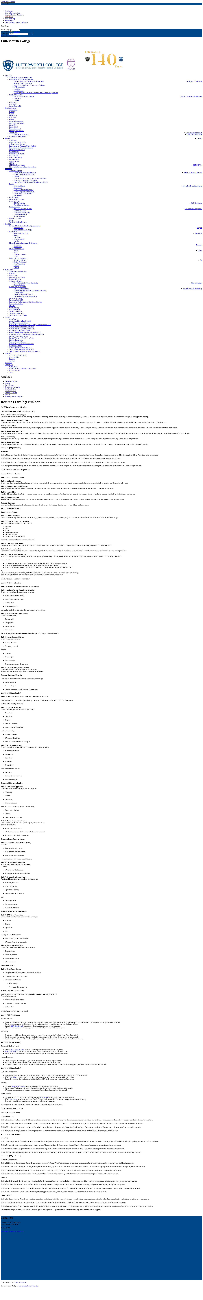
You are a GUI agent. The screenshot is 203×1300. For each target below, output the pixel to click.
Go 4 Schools (13, 197)
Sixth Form (9, 270)
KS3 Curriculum (196, 203)
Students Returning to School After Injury (23, 167)
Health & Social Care (21, 233)
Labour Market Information (18, 336)
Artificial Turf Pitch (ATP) (18, 355)
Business (199, 245)
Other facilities (14, 357)
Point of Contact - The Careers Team (21, 338)
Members (17, 89)
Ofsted (11, 119)
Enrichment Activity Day (22, 212)
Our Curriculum (14, 201)
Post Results (18, 195)
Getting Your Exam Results (23, 193)
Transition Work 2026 (16, 313)
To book (12, 361)
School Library (10, 19)
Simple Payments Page (12, 13)
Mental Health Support (17, 150)
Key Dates (12, 117)
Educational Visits (20, 211)
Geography (198, 233)
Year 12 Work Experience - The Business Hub (24, 351)
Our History (13, 102)
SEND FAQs (197, 165)
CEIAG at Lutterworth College (19, 330)
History (16, 235)
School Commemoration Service (191, 96)
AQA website (44, 1097)
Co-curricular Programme (193, 209)
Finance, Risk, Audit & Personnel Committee (29, 81)
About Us (8, 76)
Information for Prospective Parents (21, 148)
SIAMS (16, 100)
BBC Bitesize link (17, 1026)
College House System (17, 144)
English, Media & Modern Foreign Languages (24, 226)
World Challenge (19, 216)
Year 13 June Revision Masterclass (25, 296)
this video (13, 1077)
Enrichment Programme (17, 277)
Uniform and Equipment (17, 136)
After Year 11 (13, 319)
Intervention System (16, 304)
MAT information (19, 87)
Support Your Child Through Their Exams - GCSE (31, 182)
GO (30, 34)
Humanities (13, 231)
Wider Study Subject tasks (18, 315)
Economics (17, 245)
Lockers (199, 138)
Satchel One (9, 20)
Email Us (14, 36)
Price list (12, 359)
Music (16, 252)
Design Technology (20, 262)
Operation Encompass (16, 153)
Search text (4, 34)
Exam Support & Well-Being (192, 289)
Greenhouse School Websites (28, 1286)
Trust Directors (18, 91)
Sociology (17, 241)
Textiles (16, 268)
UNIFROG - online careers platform (21, 344)
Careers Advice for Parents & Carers (21, 327)
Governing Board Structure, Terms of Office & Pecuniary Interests (36, 93)
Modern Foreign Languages (23, 230)
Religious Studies (19, 239)
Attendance (13, 140)
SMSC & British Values (17, 165)
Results (11, 220)
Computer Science (20, 260)
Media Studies (18, 228)
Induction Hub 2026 (16, 300)
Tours (11, 372)
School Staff (13, 127)
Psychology (17, 237)
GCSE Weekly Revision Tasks (24, 174)
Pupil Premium (14, 159)
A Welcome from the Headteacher (20, 77)
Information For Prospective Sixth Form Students (25, 302)
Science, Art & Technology (18, 258)
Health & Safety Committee (23, 83)
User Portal (9, 17)
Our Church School (15, 95)
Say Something (14, 161)
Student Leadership (15, 311)
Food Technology (19, 264)
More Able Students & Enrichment (25, 180)
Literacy (16, 176)
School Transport (15, 129)
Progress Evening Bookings (14, 15)
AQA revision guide (17, 1050)
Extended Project (15, 279)
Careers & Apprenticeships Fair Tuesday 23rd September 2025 (30, 325)
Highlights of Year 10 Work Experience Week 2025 (26, 334)
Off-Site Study (14, 308)
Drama (16, 250)
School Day (13, 125)
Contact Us (9, 365)
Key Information (10, 108)
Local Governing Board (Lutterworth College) (29, 85)
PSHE (16, 256)
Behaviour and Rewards (17, 142)
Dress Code (13, 275)
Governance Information (194, 133)
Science (16, 266)
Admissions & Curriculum (18, 271)
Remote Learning (15, 218)
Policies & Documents (16, 123)
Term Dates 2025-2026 (194, 134)
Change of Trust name (194, 81)
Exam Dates (18, 188)
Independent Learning (16, 199)
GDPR (11, 114)
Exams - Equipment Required (23, 190)
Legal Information (20, 1282)
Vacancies (8, 363)
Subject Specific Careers (17, 342)
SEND (11, 163)
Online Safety (14, 152)
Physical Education (20, 254)
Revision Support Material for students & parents (30, 290)
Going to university (15, 281)
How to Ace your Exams (17, 287)
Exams (11, 184)
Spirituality (17, 98)
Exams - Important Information (24, 192)
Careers (7, 317)
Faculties (8, 224)
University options (15, 346)
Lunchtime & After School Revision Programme (30, 178)
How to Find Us (14, 370)
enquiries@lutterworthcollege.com (12, 1231)
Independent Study (15, 298)
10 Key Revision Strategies (193, 173)
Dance (200, 250)
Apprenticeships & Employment (20, 321)
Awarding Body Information (192, 186)
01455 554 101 (6, 36)
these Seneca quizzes (19, 1086)
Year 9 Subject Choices (21, 205)
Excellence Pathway (20, 214)
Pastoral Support (14, 309)
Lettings (7, 353)
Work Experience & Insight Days (20, 347)
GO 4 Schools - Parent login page (16, 22)
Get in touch (13, 367)
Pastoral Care (13, 155)
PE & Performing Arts (16, 249)
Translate (17, 32)
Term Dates (13, 133)
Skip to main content (8, 2)
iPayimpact (8, 11)
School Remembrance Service (24, 96)
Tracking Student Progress (18, 222)
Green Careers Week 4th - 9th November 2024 (24, 332)
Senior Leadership (15, 106)
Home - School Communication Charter (22, 368)
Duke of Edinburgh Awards (23, 209)
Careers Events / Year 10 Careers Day (21, 328)
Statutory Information (16, 131)
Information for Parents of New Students (22, 146)
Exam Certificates (19, 186)
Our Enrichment (14, 207)
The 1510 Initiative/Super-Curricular (26, 283)
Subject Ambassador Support (23, 294)
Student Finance (196, 283)
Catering (12, 112)
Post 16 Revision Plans (21, 289)
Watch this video (10, 1051)
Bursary (12, 273)
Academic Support (15, 171)
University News (19, 285)
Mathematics (18, 247)
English (199, 228)
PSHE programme (15, 157)
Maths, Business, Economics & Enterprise (23, 243)
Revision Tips (18, 292)
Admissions (13, 110)
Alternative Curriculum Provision (25, 173)
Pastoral (7, 138)
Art (201, 260)
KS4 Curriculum (19, 203)
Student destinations (16, 340)
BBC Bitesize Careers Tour (18, 323)
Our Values (13, 104)
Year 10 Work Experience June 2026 (21, 349)
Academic (8, 169)
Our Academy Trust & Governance (21, 79)
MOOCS (12, 306)
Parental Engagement (16, 121)
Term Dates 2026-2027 (21, 134)
